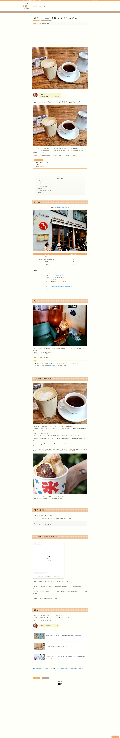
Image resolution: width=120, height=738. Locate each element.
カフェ (47, 20)
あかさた (51, 96)
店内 (39, 184)
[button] (59, 684)
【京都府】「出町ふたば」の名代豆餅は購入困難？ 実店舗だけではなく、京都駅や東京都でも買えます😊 (65, 657)
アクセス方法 (41, 180)
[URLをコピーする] (61, 684)
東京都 (34, 20)
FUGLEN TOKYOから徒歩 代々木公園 (46, 190)
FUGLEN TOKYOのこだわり (44, 186)
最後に (39, 192)
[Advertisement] (60, 36)
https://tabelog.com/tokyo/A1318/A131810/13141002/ (62, 286)
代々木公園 (51, 365)
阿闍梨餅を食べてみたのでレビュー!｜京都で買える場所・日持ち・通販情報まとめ (63, 635)
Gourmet (42, 20)
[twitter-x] (93, 0)
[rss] (97, 0)
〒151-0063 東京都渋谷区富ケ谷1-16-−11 (60, 207)
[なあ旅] (26, 6)
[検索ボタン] (44, 6)
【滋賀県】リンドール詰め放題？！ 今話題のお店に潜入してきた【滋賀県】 (59, 669)
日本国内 (37, 20)
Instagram (60, 281)
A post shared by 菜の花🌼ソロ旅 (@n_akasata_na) (48, 576)
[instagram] (95, 0)
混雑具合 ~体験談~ (42, 188)
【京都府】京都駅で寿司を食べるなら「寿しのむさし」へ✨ (59, 646)
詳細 (40, 182)
